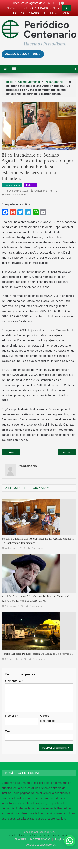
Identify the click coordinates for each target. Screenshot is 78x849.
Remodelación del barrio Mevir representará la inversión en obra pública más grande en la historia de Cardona (13, 452)
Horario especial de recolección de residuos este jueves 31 (37, 653)
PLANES (20, 839)
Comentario (14, 680)
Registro (60, 839)
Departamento (12, 185)
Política (30, 185)
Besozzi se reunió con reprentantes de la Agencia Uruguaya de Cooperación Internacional (38, 540)
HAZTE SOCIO (40, 839)
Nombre (11, 715)
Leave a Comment (16, 194)
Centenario (40, 190)
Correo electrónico (48, 718)
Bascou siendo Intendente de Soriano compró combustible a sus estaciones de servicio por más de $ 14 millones (68, 452)
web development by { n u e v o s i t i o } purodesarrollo (39, 835)
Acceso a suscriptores (41, 844)
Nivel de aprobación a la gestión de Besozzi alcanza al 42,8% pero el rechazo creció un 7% (35, 598)
